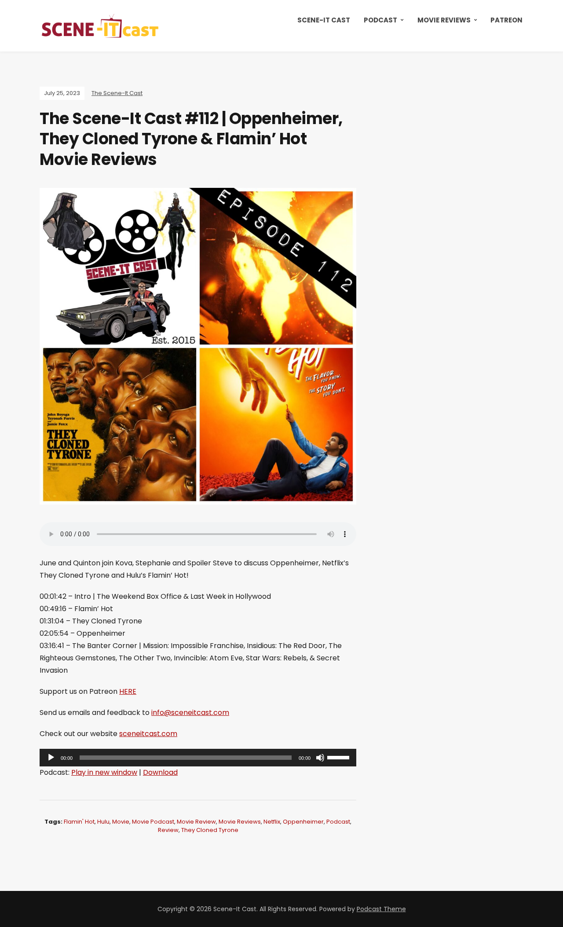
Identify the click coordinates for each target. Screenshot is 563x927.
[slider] (339, 757)
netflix (271, 821)
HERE (127, 691)
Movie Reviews (444, 20)
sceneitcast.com (148, 734)
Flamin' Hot (79, 821)
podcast (338, 821)
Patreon (506, 20)
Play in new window (104, 772)
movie (120, 821)
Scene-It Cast (323, 20)
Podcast (380, 20)
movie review (196, 821)
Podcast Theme (381, 909)
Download (160, 772)
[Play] (51, 757)
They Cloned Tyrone (209, 830)
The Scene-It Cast (117, 93)
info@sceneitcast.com (190, 712)
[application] (198, 757)
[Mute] (320, 757)
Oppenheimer (303, 821)
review (168, 830)
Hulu (103, 821)
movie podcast (153, 821)
